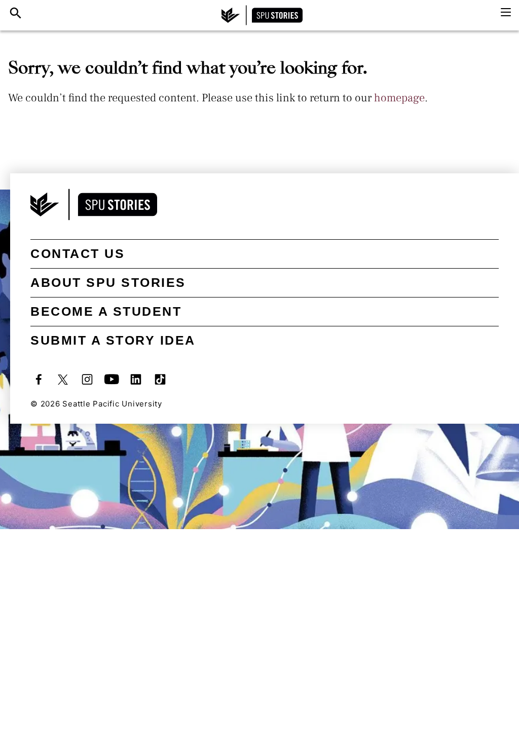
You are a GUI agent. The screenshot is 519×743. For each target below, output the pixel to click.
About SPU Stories (108, 282)
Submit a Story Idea (113, 340)
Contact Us (77, 253)
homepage (399, 98)
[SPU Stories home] (262, 15)
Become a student (105, 311)
